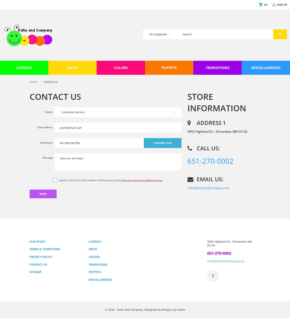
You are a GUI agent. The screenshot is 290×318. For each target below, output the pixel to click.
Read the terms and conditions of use (142, 180)
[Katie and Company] (28, 35)
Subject (49, 112)
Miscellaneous (100, 280)
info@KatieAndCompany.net (208, 188)
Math (93, 249)
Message (48, 157)
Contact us (38, 264)
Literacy (95, 241)
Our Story (37, 241)
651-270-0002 (210, 161)
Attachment (46, 143)
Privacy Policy (41, 257)
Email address (45, 127)
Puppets (95, 272)
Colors (94, 257)
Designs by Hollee (173, 309)
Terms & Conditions (45, 249)
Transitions (98, 264)
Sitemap (36, 272)
